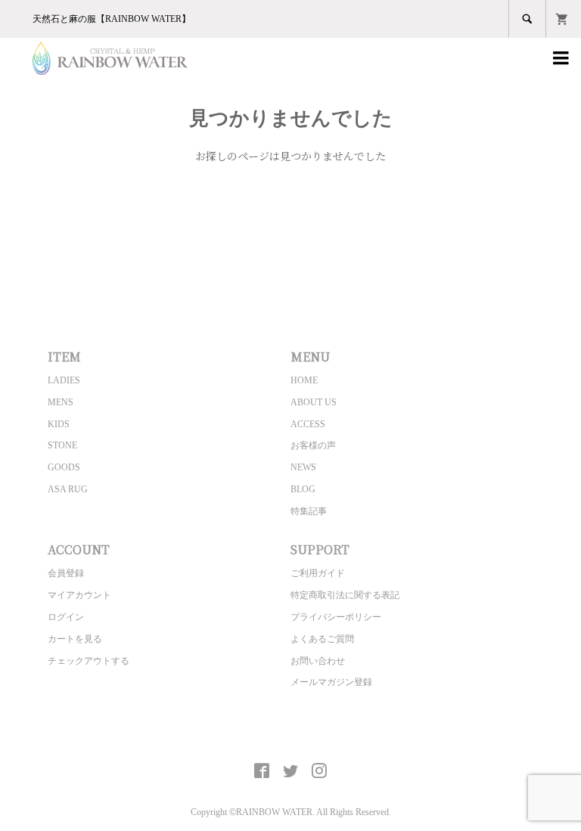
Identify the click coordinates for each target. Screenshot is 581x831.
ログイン (66, 617)
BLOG (302, 489)
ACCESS (307, 424)
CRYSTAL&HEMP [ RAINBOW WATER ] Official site (290, 735)
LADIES (64, 380)
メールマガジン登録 (331, 682)
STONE (62, 445)
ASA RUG (68, 489)
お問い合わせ (317, 661)
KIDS (59, 424)
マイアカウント (79, 595)
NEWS (303, 467)
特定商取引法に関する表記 (344, 595)
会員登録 (66, 573)
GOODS (64, 467)
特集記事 (308, 511)
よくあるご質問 (322, 639)
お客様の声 (313, 445)
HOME (304, 380)
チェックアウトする (88, 661)
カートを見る (75, 639)
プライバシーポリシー (335, 617)
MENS (60, 402)
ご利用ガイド (317, 573)
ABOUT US (313, 402)
